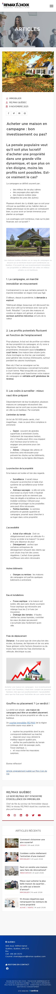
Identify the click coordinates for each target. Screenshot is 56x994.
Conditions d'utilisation (40, 985)
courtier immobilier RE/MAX (22, 723)
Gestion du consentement (28, 987)
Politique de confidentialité (16, 985)
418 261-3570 (16, 954)
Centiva (33, 991)
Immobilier (15, 98)
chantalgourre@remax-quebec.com (29, 956)
